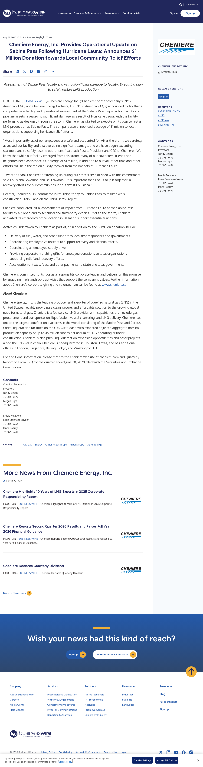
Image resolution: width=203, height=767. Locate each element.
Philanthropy (77, 444)
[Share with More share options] (52, 71)
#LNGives (163, 120)
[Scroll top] (191, 671)
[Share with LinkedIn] (17, 71)
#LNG (161, 115)
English (163, 96)
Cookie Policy (65, 761)
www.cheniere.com (115, 284)
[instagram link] (191, 752)
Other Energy (94, 444)
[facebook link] (184, 752)
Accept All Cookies (167, 760)
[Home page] (24, 13)
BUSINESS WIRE (34, 101)
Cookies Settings (142, 760)
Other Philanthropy (56, 444)
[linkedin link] (168, 752)
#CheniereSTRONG (169, 110)
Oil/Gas (27, 444)
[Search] (180, 4)
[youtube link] (176, 752)
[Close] (198, 760)
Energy (39, 444)
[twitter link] (161, 752)
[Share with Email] (38, 71)
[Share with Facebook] (31, 71)
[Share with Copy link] (45, 71)
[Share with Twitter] (24, 71)
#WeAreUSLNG (166, 125)
